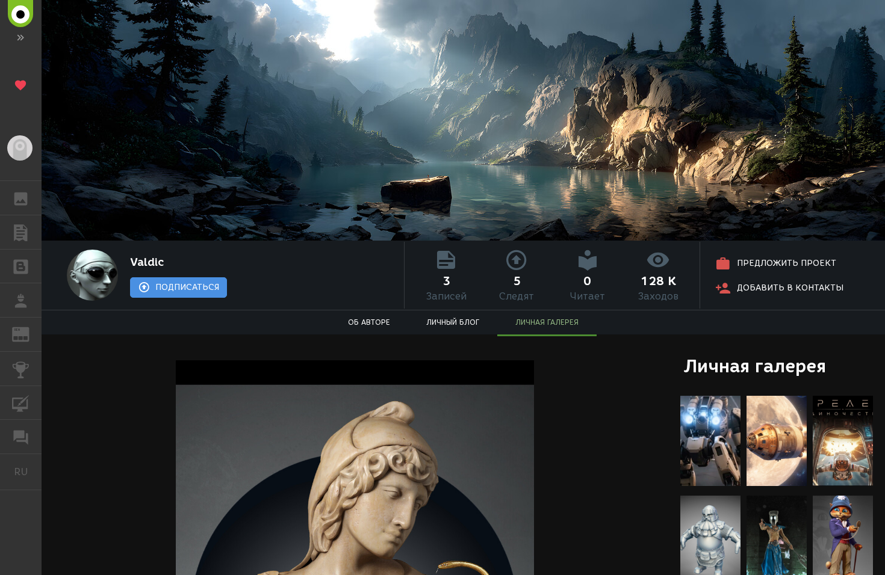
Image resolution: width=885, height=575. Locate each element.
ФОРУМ (21, 437)
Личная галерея (754, 366)
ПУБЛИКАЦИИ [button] (21, 232)
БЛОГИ (21, 266)
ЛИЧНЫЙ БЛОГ (452, 322)
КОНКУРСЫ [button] (21, 369)
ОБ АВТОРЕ (369, 322)
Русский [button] (28, 472)
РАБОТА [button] (21, 300)
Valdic (147, 262)
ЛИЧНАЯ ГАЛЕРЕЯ (547, 322)
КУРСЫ (21, 403)
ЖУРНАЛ (28, 333)
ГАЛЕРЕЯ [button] (21, 198)
